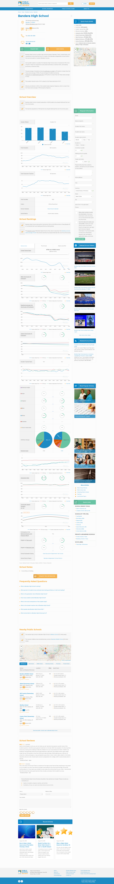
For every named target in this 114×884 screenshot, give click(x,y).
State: (76, 194)
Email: (76, 116)
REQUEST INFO (34, 49)
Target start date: (79, 159)
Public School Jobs (81, 490)
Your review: (22, 797)
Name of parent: (79, 121)
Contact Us (68, 875)
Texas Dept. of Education (82, 544)
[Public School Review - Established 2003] (23, 3)
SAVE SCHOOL (60, 49)
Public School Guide (70, 872)
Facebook (22, 881)
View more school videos (85, 335)
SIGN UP (92, 4)
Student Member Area (71, 870)
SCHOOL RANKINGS (47, 8)
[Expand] (21, 651)
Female (82, 145)
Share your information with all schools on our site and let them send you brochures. (86, 216)
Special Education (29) (81, 527)
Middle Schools (40, 663)
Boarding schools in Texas (82, 539)
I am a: (20, 791)
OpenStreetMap (68, 660)
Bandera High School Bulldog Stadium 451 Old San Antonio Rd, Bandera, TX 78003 (84, 288)
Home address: (78, 177)
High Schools (31, 663)
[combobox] (52, 3)
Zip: (76, 200)
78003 (33, 22)
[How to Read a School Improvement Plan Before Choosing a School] (26, 832)
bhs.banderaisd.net (30, 41)
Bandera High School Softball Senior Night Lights (83, 331)
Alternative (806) (80, 529)
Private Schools (66, 663)
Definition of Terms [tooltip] (24, 246)
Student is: (77, 143)
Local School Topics (81, 496)
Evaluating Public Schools (83, 492)
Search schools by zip (81, 508)
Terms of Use (84, 882)
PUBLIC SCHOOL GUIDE (68, 8)
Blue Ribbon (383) (80, 518)
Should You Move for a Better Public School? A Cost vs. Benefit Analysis (44, 845)
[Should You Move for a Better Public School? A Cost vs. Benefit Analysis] (45, 832)
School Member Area (85, 870)
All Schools (23, 663)
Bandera (28, 22)
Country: (77, 188)
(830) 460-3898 (31, 36)
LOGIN (84, 4)
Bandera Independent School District (53, 558)
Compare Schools (70, 874)
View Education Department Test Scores (53, 554)
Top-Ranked (79, 516)
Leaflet (63, 660)
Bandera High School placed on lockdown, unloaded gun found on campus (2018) (84, 355)
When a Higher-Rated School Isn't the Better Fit (63, 844)
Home (55, 870)
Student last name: (80, 132)
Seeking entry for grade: (81, 154)
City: (76, 183)
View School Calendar (53, 209)
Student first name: (80, 126)
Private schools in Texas (81, 537)
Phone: (77, 207)
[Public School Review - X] (19, 881)
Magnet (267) (79, 520)
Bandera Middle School (57, 639)
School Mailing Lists (85, 872)
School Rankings (57, 875)
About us (56, 872)
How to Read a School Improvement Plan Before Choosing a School (26, 845)
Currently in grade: (80, 148)
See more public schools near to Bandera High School (45, 730)
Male (77, 145)
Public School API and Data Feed (88, 874)
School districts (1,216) (81, 531)
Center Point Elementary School (27, 717)
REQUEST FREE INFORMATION (47, 576)
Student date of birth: (80, 137)
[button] (45, 649)
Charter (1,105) (79, 522)
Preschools (58, 663)
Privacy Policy (92, 882)
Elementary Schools (49, 663)
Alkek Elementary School (27, 684)
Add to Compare (25, 679)
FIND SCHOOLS (29, 8)
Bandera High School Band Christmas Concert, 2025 (84, 267)
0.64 (62, 451)
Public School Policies (82, 488)
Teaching (79, 494)
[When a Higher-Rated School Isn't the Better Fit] (63, 832)
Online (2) (78, 525)
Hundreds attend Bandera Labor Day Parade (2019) (84, 345)
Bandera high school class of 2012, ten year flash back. (84, 309)
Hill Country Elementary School (27, 694)
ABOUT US (86, 8)
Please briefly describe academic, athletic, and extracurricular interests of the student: (84, 166)
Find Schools (57, 874)
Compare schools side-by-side (83, 511)
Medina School (54, 635)
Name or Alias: (49, 791)
